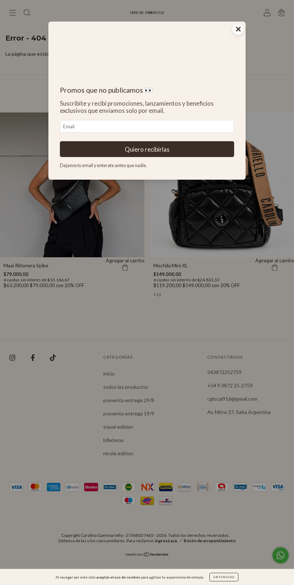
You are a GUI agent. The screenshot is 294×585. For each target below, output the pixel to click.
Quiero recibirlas (147, 149)
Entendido (223, 577)
